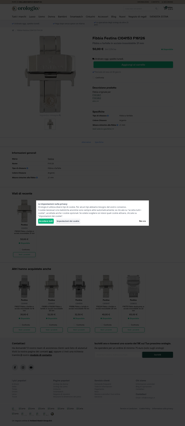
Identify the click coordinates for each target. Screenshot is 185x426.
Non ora (142, 221)
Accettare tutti (46, 221)
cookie (72, 207)
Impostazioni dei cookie (68, 221)
